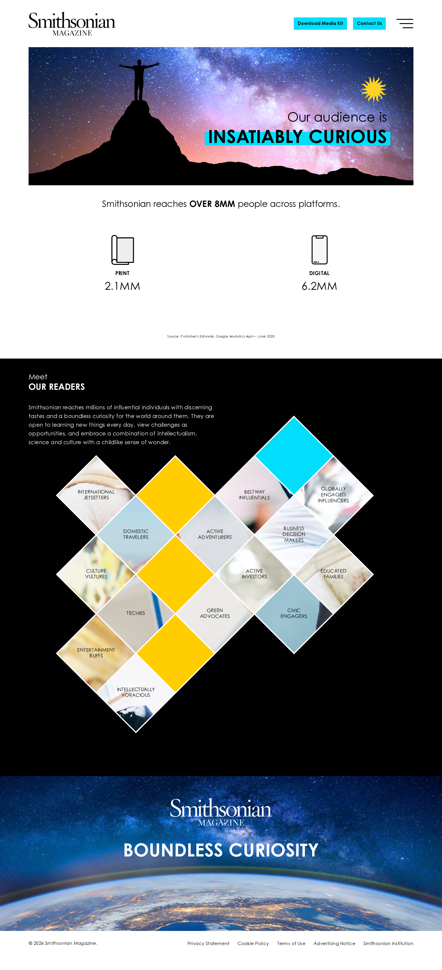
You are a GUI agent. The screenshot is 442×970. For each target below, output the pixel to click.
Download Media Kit (320, 24)
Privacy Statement (209, 944)
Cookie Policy (253, 944)
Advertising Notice (334, 944)
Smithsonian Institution (388, 944)
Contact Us (369, 24)
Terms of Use (291, 944)
